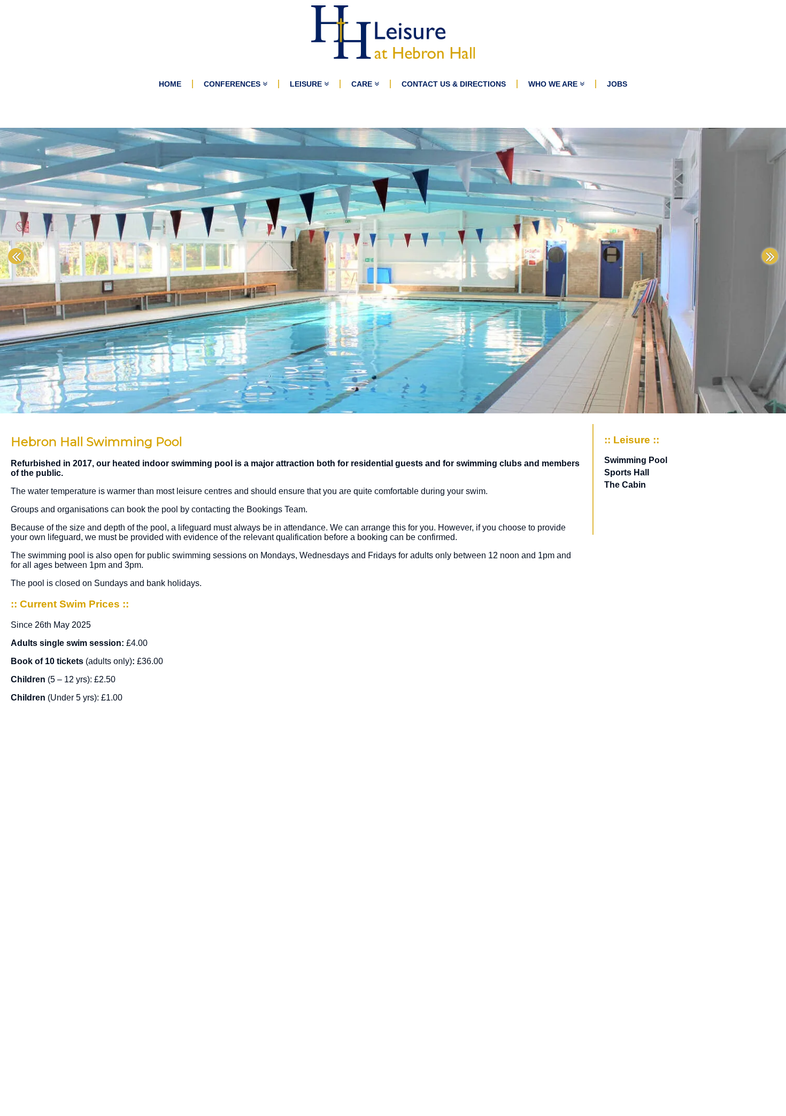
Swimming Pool (635, 460)
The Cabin (625, 484)
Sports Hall (626, 472)
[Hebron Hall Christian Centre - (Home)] (393, 32)
